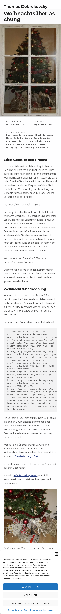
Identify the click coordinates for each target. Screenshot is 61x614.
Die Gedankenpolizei (26, 456)
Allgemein (39, 124)
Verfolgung (12, 147)
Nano (47, 141)
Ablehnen (30, 595)
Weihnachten (42, 147)
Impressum (48, 610)
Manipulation (36, 141)
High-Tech (23, 141)
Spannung (30, 144)
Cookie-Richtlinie (15, 610)
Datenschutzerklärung (33, 610)
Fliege (9, 138)
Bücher (48, 124)
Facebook (48, 135)
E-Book (37, 135)
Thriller (41, 144)
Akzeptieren (30, 586)
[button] (56, 553)
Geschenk (11, 141)
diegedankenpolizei (23, 135)
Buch (8, 135)
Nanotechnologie (15, 144)
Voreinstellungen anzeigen (30, 603)
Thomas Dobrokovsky (25, 6)
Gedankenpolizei (42, 138)
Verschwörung (26, 147)
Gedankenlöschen (23, 138)
